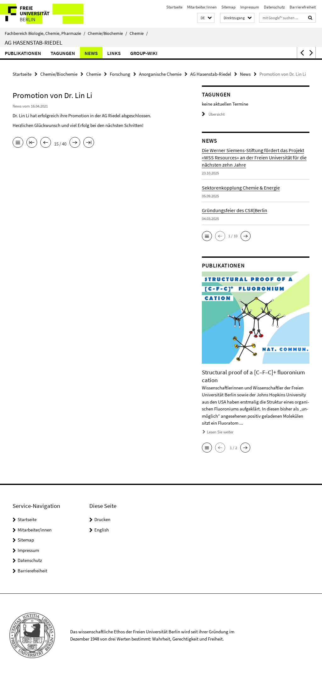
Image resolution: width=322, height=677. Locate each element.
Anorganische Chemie (160, 74)
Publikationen (23, 53)
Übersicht (216, 114)
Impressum (249, 7)
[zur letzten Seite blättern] (88, 143)
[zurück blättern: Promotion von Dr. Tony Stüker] (45, 143)
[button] (205, 18)
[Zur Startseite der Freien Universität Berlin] (41, 14)
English (101, 530)
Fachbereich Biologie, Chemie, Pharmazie (45, 33)
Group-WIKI (144, 53)
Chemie (139, 33)
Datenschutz (274, 7)
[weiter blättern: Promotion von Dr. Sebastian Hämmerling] (74, 143)
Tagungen (63, 53)
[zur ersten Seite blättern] (31, 143)
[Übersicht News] (18, 143)
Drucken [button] (102, 519)
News (91, 53)
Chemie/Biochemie (107, 33)
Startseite (174, 7)
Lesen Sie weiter (220, 432)
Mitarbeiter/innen (202, 7)
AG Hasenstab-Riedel (33, 42)
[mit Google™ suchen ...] (310, 18)
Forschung (120, 74)
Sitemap (228, 7)
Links (114, 53)
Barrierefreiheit (303, 7)
